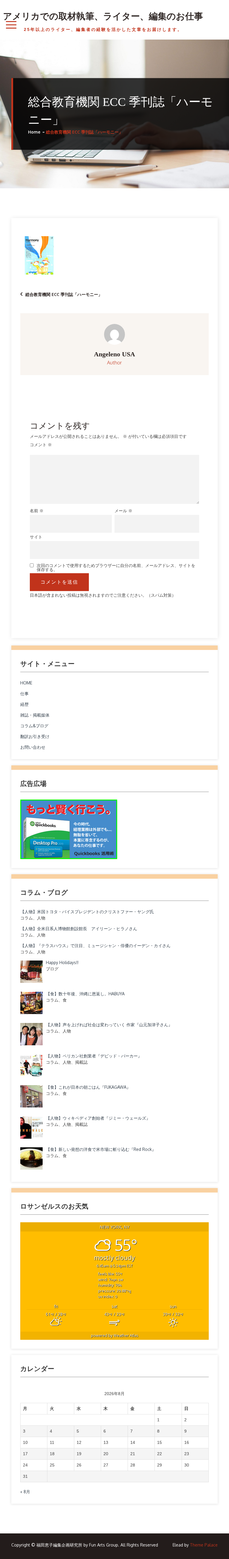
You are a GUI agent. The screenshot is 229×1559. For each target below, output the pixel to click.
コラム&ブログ (34, 725)
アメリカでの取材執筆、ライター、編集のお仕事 (103, 16)
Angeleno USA (114, 354)
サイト (36, 536)
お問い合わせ (32, 747)
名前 (37, 510)
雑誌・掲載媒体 (34, 714)
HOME (26, 682)
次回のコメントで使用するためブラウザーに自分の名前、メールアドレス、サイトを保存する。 (116, 567)
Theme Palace (204, 1544)
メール (123, 510)
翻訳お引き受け (34, 736)
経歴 (24, 704)
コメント (41, 444)
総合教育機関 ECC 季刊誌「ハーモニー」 (63, 294)
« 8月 (25, 1491)
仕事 (24, 693)
